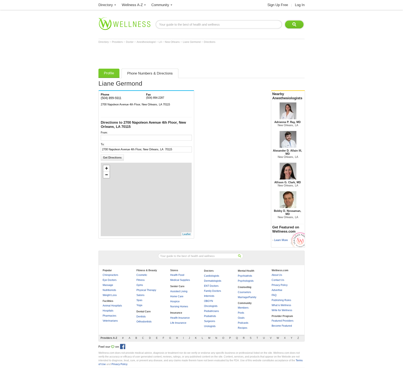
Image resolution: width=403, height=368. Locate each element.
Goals (241, 317)
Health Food (177, 275)
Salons (140, 295)
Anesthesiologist (146, 42)
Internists (209, 296)
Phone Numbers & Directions (150, 73)
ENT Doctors (211, 285)
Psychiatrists (245, 275)
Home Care (176, 296)
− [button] (106, 174)
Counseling (244, 287)
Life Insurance (178, 322)
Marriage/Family (247, 297)
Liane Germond (192, 42)
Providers (117, 42)
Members (243, 307)
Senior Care (177, 286)
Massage (108, 285)
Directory (105, 5)
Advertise (277, 290)
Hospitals (108, 310)
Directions (209, 42)
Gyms (139, 285)
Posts (241, 312)
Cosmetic (141, 275)
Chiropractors (110, 275)
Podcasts (243, 322)
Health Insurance (180, 317)
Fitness (140, 280)
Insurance (176, 312)
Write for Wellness (282, 310)
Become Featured (282, 325)
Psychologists (246, 280)
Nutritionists (109, 290)
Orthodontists (144, 321)
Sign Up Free (277, 5)
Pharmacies (109, 315)
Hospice (175, 301)
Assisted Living (178, 291)
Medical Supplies (180, 280)
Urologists (210, 326)
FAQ (274, 295)
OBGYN (208, 301)
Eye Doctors (109, 280)
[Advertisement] (174, 55)
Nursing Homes (179, 306)
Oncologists (210, 306)
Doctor (130, 42)
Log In (300, 5)
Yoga (139, 305)
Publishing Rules (281, 300)
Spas (139, 300)
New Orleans (172, 42)
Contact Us (278, 280)
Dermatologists (212, 280)
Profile (109, 73)
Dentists (141, 316)
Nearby (287, 96)
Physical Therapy (146, 290)
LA (160, 42)
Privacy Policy (280, 285)
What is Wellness (281, 305)
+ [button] (106, 168)
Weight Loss (110, 295)
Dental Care (143, 311)
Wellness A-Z (132, 5)
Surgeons (209, 321)
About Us (277, 275)
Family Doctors (212, 290)
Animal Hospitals (112, 305)
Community (160, 5)
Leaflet (186, 234)
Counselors (244, 292)
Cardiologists (211, 275)
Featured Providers (282, 320)
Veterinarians (110, 320)
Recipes (242, 327)
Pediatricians (211, 311)
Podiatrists (210, 316)
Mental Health (246, 270)
